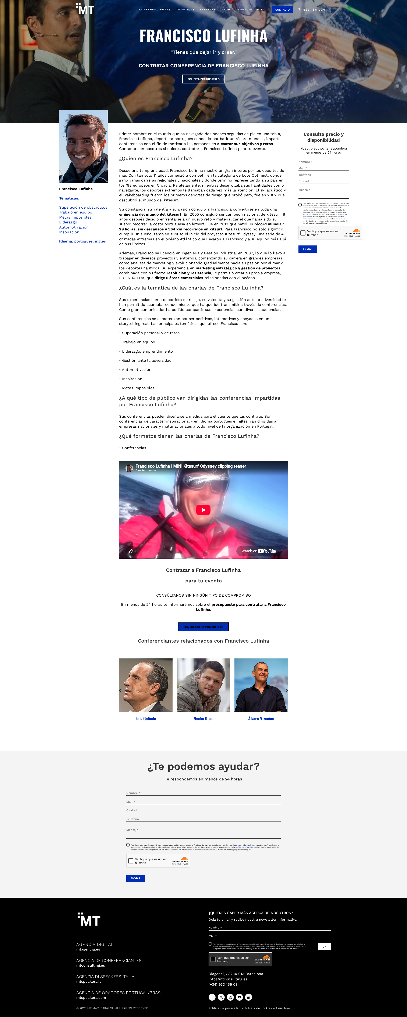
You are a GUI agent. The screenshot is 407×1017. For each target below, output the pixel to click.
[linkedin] (248, 997)
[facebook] (212, 997)
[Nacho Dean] (203, 685)
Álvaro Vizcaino (261, 718)
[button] (120, 690)
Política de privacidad (224, 1008)
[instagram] (230, 997)
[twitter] (221, 997)
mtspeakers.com (91, 997)
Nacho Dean (203, 718)
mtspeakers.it (88, 981)
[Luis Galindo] (146, 685)
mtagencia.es (88, 949)
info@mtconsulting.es (228, 979)
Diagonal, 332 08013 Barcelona (236, 974)
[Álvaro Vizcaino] (261, 685)
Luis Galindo (145, 718)
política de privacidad (244, 847)
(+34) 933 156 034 (224, 984)
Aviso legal (283, 1008)
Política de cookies (258, 1008)
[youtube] (239, 997)
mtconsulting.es (90, 965)
